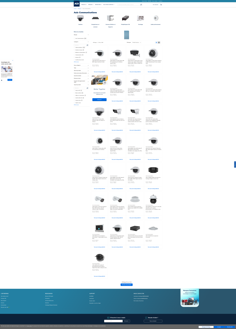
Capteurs (77, 102)
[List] (158, 42)
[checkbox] (74, 38)
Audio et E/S (78, 90)
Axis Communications (80, 38)
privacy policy (29, 326)
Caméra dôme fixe (79, 97)
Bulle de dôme (79, 93)
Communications (79, 55)
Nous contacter (153, 321)
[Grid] (156, 42)
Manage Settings (206, 327)
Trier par (129, 42)
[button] (235, 164)
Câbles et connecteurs (80, 95)
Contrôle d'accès (79, 59)
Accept (219, 327)
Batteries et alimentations (81, 52)
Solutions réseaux (79, 50)
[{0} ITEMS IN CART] (161, 5)
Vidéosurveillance (80, 47)
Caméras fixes (78, 100)
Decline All (229, 327)
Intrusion (77, 57)
